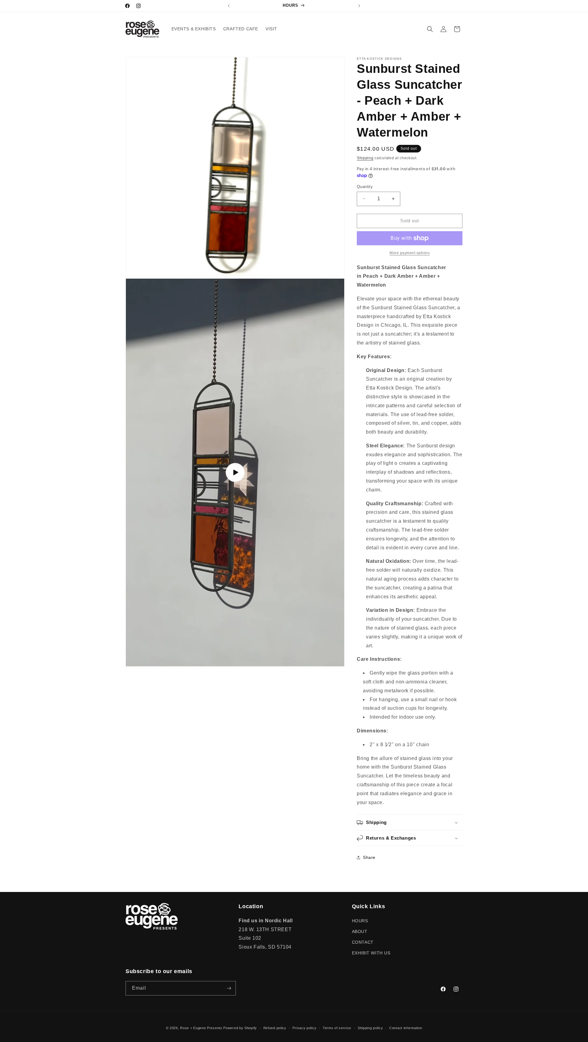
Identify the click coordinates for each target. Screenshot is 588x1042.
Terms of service (337, 1028)
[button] (430, 29)
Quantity (365, 186)
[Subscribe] (229, 988)
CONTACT (363, 942)
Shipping (365, 158)
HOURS (360, 920)
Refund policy (274, 1028)
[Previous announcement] (229, 6)
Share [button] (369, 857)
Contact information (405, 1028)
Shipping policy (370, 1028)
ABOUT (360, 931)
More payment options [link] (410, 253)
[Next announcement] (359, 6)
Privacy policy (304, 1028)
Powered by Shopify (240, 1028)
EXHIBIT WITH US (371, 952)
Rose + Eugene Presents (201, 1028)
